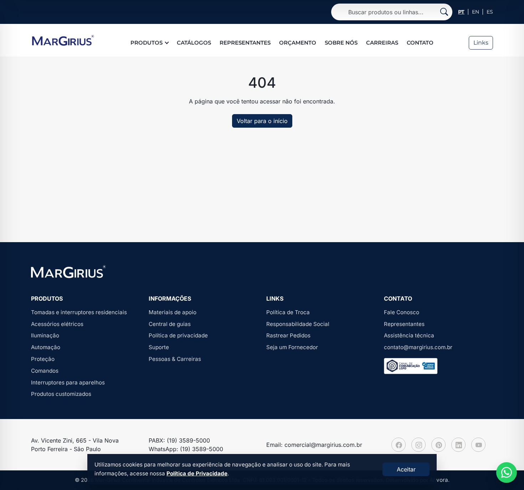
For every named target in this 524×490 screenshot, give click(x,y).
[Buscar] (444, 12)
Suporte (159, 347)
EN (475, 12)
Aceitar (406, 469)
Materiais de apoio (172, 312)
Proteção (43, 359)
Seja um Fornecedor (292, 347)
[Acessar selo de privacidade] (410, 366)
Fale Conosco (401, 312)
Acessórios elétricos (57, 324)
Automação (45, 347)
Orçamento (297, 42)
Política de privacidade (178, 335)
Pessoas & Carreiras (175, 359)
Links (480, 42)
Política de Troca (288, 312)
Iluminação (45, 335)
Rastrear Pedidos (288, 335)
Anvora (439, 479)
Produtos (146, 42)
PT (461, 12)
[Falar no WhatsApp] (506, 472)
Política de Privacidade (196, 473)
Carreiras (382, 42)
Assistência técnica (409, 335)
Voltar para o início (262, 120)
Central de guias (170, 324)
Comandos (44, 370)
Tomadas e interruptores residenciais (79, 312)
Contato (420, 42)
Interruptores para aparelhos (68, 382)
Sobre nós (341, 42)
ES (490, 12)
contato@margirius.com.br (418, 347)
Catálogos (194, 42)
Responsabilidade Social (297, 324)
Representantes (245, 42)
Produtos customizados (61, 394)
